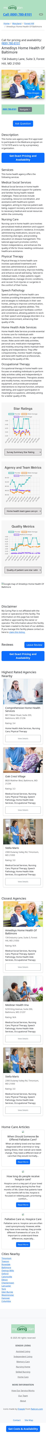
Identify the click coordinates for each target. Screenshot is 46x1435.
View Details (23, 738)
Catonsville (7, 1276)
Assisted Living (23, 1351)
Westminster (8, 1295)
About (23, 1400)
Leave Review (34, 645)
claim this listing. (17, 632)
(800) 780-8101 (11, 43)
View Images (33, 93)
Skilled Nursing (23, 1371)
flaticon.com (37, 1409)
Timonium (6, 1258)
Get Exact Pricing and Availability (23, 157)
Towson (5, 1261)
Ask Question (23, 123)
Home (6, 23)
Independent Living (23, 1356)
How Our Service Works (23, 1390)
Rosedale (6, 1264)
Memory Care (23, 1361)
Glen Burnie (7, 1292)
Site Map (29, 1420)
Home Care (23, 1377)
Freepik (21, 1409)
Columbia (6, 1301)
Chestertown (8, 1282)
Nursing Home (23, 1366)
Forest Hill (29, 23)
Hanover (6, 1298)
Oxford (5, 1273)
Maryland (16, 23)
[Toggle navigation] (41, 14)
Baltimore (6, 1267)
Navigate (24, 109)
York (4, 1289)
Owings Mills (8, 1270)
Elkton (5, 1279)
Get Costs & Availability (23, 1429)
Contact (17, 1420)
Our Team (23, 1395)
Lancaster (6, 1285)
